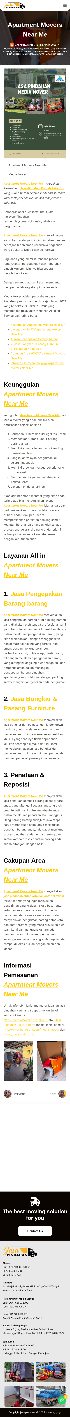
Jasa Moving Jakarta (37, 48)
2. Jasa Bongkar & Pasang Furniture (35, 344)
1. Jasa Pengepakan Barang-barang (35, 339)
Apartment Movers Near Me (23, 183)
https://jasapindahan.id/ (20, 1034)
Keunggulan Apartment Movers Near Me (38, 324)
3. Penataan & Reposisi (26, 348)
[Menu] (65, 5)
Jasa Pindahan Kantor (46, 51)
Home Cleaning (13, 48)
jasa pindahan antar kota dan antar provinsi (34, 896)
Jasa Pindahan (22, 51)
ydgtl (58, 1412)
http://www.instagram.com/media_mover (31, 1029)
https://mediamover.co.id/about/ (26, 1020)
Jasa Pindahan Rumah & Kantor (42, 188)
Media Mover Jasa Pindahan (46, 54)
